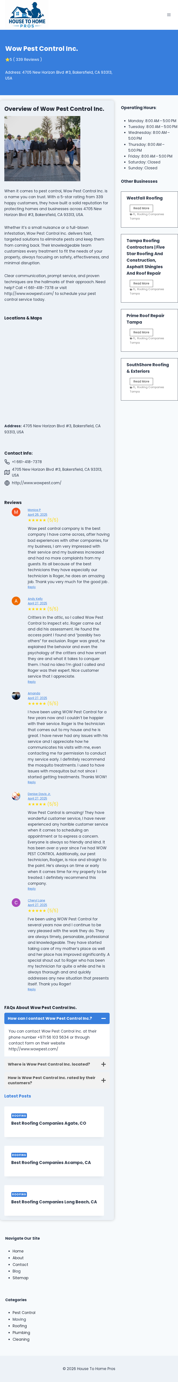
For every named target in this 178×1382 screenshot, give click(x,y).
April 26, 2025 (37, 515)
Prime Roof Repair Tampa (145, 319)
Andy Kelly (35, 599)
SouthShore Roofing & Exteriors (148, 368)
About (18, 1258)
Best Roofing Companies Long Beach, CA (54, 1202)
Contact (20, 1264)
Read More (143, 209)
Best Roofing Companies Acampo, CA (51, 1163)
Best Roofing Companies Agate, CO (48, 1123)
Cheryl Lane (36, 900)
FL (134, 214)
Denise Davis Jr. (39, 794)
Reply (32, 587)
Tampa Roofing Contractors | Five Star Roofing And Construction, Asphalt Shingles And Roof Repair (146, 257)
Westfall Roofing (145, 198)
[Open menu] (169, 15)
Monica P (34, 510)
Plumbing (21, 1332)
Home (18, 1251)
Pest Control (24, 1312)
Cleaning (21, 1339)
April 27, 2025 (37, 603)
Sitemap (20, 1278)
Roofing (19, 1116)
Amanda (34, 693)
